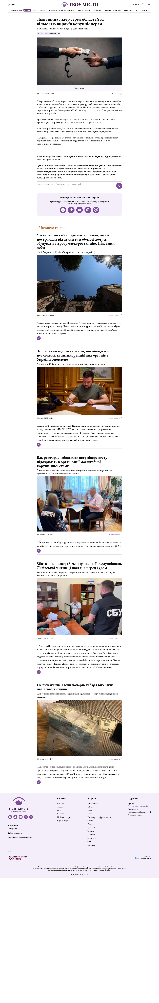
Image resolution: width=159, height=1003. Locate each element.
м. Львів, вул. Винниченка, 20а (20, 837)
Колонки (60, 814)
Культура (117, 10)
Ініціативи (128, 10)
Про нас (131, 803)
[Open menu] (148, 4)
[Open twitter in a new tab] (96, 210)
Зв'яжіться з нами (135, 815)
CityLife (27, 10)
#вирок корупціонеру (46, 184)
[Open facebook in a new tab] (63, 210)
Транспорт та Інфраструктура (61, 10)
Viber (57, 159)
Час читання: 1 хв (52, 34)
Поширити (116, 94)
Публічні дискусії (64, 817)
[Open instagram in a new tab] (87, 210)
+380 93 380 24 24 (14, 829)
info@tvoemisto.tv (15, 833)
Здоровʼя (97, 10)
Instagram (47, 159)
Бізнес (43, 10)
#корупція (76, 184)
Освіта (80, 10)
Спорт (88, 10)
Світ (136, 10)
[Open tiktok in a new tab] (71, 210)
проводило (106, 137)
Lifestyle (107, 10)
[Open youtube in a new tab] (79, 210)
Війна (35, 10)
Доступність (133, 809)
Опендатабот (50, 113)
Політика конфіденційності (139, 812)
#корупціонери (63, 184)
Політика (145, 10)
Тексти (60, 807)
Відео (59, 810)
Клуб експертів (63, 821)
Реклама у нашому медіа (138, 806)
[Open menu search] (143, 4)
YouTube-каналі (53, 177)
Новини (60, 803)
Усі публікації (16, 10)
